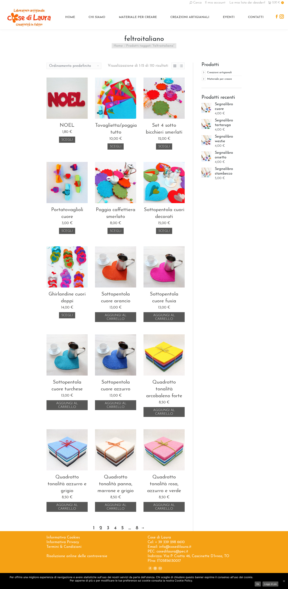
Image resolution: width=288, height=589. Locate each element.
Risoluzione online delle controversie (76, 556)
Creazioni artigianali (219, 72)
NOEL (67, 125)
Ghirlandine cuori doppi (67, 298)
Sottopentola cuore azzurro (115, 386)
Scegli (67, 139)
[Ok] (284, 581)
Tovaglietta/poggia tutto (116, 129)
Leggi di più (270, 584)
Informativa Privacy (62, 542)
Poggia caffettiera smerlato (115, 213)
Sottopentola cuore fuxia (164, 298)
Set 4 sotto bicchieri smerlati (164, 129)
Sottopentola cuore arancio (115, 298)
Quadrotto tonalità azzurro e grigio (67, 484)
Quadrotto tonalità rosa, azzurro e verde (164, 484)
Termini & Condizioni (64, 547)
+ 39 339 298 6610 (170, 542)
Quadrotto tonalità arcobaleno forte (164, 389)
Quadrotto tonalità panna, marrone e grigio (116, 484)
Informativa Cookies (63, 537)
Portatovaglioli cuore (67, 213)
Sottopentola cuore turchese (67, 386)
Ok (257, 584)
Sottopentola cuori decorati (164, 213)
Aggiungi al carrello (115, 317)
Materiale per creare (219, 79)
